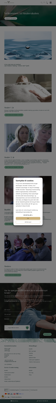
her (31, 212)
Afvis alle (28, 222)
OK (28, 218)
